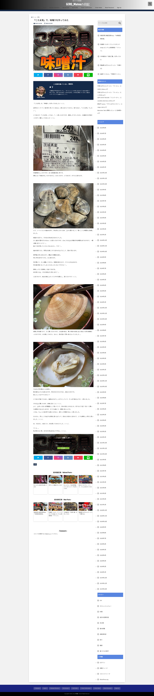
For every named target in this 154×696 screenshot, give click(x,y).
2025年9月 (103, 189)
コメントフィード (105, 674)
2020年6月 (103, 544)
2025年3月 (103, 223)
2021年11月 (103, 448)
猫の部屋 (102, 628)
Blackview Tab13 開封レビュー (106, 110)
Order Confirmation (86, 7)
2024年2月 (103, 296)
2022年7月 (103, 403)
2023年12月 (103, 307)
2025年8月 (103, 195)
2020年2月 (103, 566)
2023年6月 (103, 341)
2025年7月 (103, 201)
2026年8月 (103, 127)
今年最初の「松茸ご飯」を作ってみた (70, 513)
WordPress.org (104, 679)
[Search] (120, 23)
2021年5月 (103, 482)
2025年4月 (103, 217)
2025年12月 (103, 172)
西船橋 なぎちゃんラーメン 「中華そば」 (85, 513)
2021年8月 (103, 465)
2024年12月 (103, 240)
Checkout (36, 7)
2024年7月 (103, 268)
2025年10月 (103, 184)
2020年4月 (103, 555)
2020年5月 (103, 549)
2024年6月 (103, 274)
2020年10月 (103, 521)
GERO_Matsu (41, 97)
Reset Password (109, 7)
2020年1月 (103, 572)
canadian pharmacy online (104, 100)
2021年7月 (103, 471)
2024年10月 (103, 251)
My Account (66, 7)
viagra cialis (100, 107)
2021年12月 (103, 442)
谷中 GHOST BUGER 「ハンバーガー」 (108, 97)
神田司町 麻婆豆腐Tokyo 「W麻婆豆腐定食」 (40, 513)
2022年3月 (103, 426)
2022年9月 (103, 392)
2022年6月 (103, 409)
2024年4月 (103, 285)
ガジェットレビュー (105, 606)
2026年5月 (103, 144)
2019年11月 (103, 583)
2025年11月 (103, 178)
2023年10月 (103, 319)
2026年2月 (103, 161)
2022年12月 (103, 375)
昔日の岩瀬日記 (104, 617)
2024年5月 (103, 279)
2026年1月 (103, 167)
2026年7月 (103, 133)
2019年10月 (103, 589)
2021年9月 (103, 459)
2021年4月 (103, 487)
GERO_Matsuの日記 (78, 4)
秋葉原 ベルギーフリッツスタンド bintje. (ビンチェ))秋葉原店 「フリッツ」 (55, 514)
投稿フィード (104, 668)
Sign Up (119, 7)
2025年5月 (103, 212)
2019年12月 (103, 577)
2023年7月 (103, 336)
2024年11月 (103, 246)
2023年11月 (103, 313)
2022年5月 (103, 414)
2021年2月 (103, 499)
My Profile (75, 7)
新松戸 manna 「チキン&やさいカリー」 (109, 104)
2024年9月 (103, 257)
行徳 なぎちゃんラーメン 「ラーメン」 (108, 86)
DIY (101, 600)
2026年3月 (103, 156)
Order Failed (98, 7)
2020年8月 (103, 532)
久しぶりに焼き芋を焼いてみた (40, 486)
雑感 (101, 645)
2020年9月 (103, 527)
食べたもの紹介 (104, 651)
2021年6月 (103, 476)
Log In (44, 7)
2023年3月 (103, 358)
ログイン (48, 533)
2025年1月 (103, 234)
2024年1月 (103, 302)
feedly (63, 448)
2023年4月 (103, 352)
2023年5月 (103, 347)
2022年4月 (103, 420)
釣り (101, 640)
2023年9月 (103, 324)
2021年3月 (103, 493)
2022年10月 (103, 386)
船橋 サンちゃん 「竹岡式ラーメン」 (110, 74)
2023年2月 (103, 364)
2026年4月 (103, 150)
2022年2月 (103, 431)
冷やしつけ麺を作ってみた (55, 485)
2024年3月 (103, 291)
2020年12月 (103, 510)
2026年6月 (103, 139)
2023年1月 (103, 369)
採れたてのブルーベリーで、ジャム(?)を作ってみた (85, 486)
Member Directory (54, 7)
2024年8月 (103, 262)
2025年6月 (103, 206)
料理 (35, 464)
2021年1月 (103, 504)
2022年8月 (103, 397)
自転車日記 (103, 634)
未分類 (102, 623)
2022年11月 (103, 381)
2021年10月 (103, 454)
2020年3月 (103, 561)
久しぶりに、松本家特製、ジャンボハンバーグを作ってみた (70, 487)
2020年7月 (103, 538)
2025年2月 (103, 229)
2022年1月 (103, 437)
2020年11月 (103, 516)
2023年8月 (103, 330)
